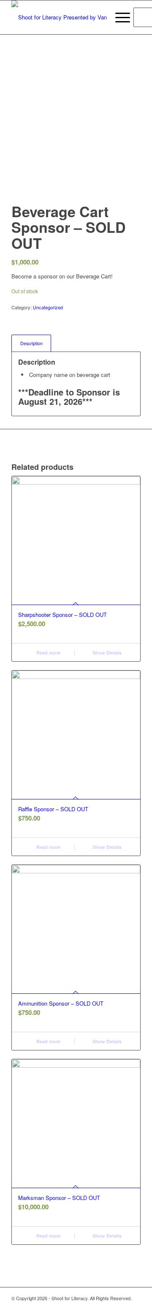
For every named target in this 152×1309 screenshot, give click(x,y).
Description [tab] (31, 343)
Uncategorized (48, 307)
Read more (47, 652)
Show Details (106, 652)
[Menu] (118, 17)
